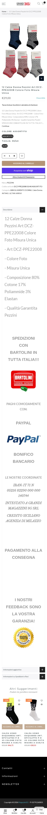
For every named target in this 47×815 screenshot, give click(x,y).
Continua (5, 126)
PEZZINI (10, 183)
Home (4, 11)
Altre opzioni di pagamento (23, 177)
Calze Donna (37, 190)
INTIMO (5, 193)
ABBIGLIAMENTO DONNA (21, 190)
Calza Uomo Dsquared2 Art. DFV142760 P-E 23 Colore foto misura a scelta (12, 738)
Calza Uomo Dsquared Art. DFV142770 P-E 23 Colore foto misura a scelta (34, 738)
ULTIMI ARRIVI (15, 193)
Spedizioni (17, 105)
